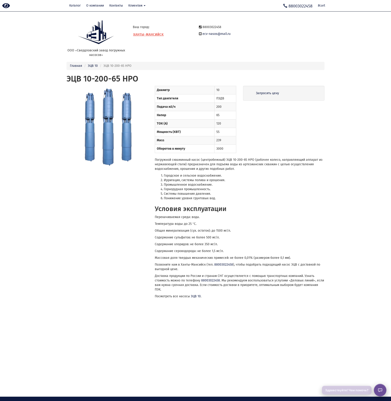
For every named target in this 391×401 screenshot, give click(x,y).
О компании (95, 5)
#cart (321, 5)
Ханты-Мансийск (148, 34)
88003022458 (223, 265)
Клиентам (135, 5)
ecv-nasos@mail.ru (217, 34)
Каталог (75, 5)
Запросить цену (267, 93)
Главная (76, 66)
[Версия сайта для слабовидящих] (6, 6)
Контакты (116, 5)
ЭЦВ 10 (93, 66)
